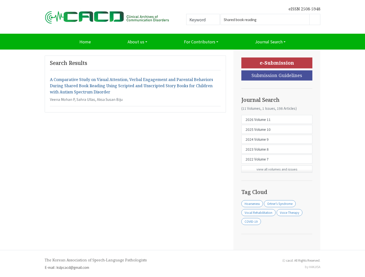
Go (314, 19)
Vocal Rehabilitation (258, 212)
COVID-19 (251, 221)
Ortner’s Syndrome (279, 203)
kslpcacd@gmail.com (73, 267)
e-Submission (277, 62)
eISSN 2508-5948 (304, 9)
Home (85, 42)
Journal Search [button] (269, 42)
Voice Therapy (289, 212)
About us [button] (136, 42)
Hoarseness (252, 203)
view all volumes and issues (276, 169)
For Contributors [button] (199, 42)
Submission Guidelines (277, 75)
